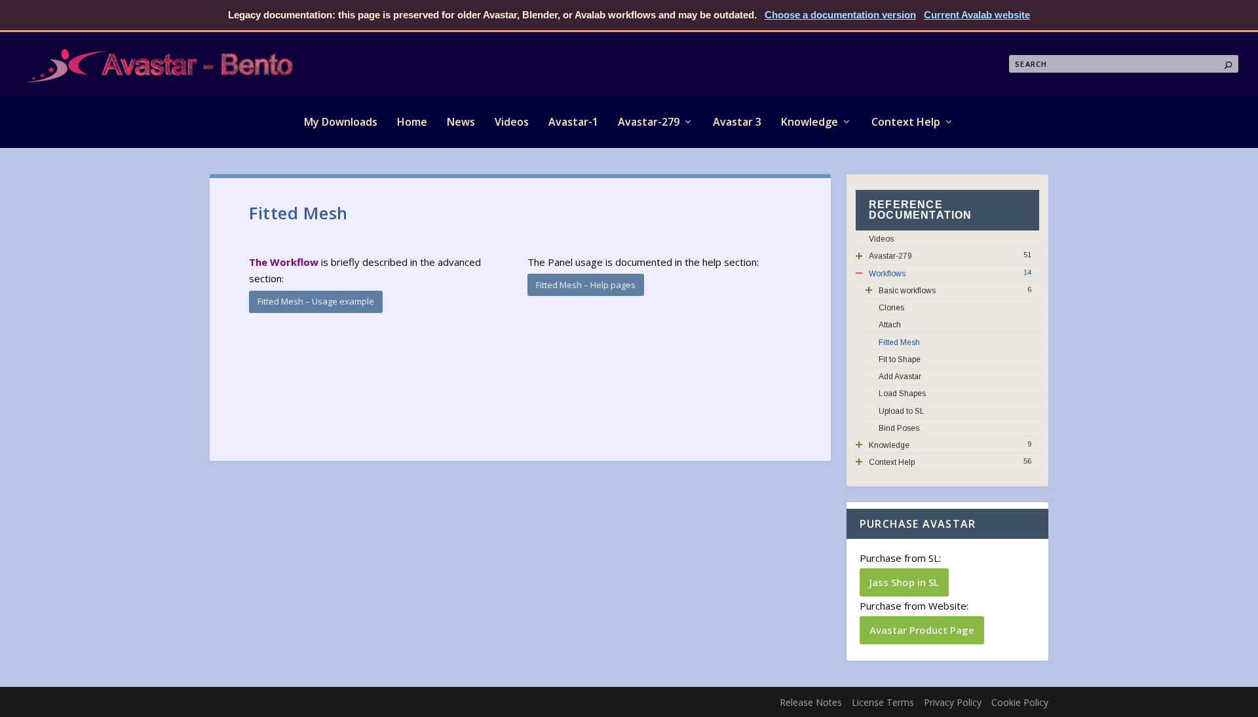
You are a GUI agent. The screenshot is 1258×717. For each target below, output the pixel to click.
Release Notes (811, 702)
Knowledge (809, 122)
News (461, 122)
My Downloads (340, 122)
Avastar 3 (737, 122)
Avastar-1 (573, 122)
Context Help (905, 122)
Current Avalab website (977, 14)
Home (412, 122)
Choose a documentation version (840, 14)
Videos (512, 122)
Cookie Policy (1019, 702)
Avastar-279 (648, 122)
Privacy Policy (953, 702)
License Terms (883, 702)
